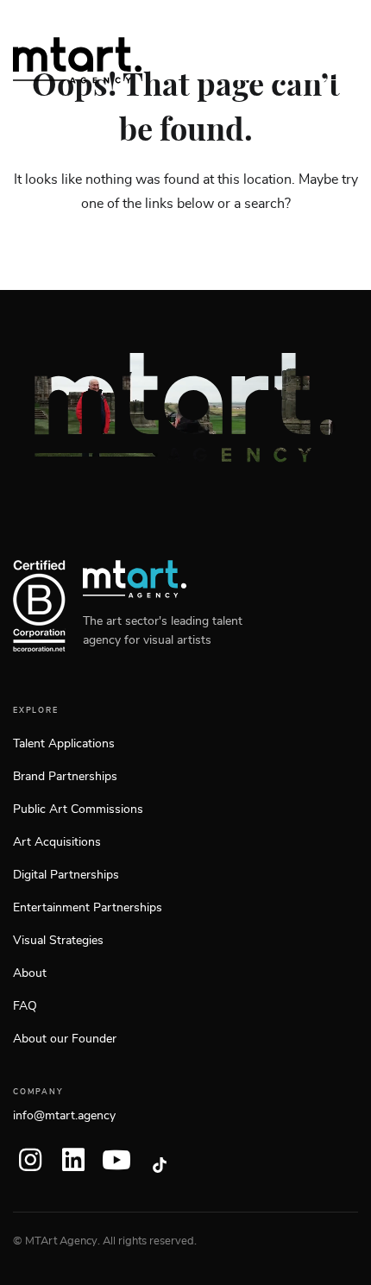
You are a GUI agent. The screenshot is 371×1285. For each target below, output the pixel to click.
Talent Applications (64, 744)
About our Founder (64, 1039)
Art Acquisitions (57, 842)
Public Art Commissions (78, 809)
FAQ (25, 1006)
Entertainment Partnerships (87, 908)
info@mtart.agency (64, 1116)
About (30, 973)
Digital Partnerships (66, 875)
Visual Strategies (58, 941)
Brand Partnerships (65, 777)
